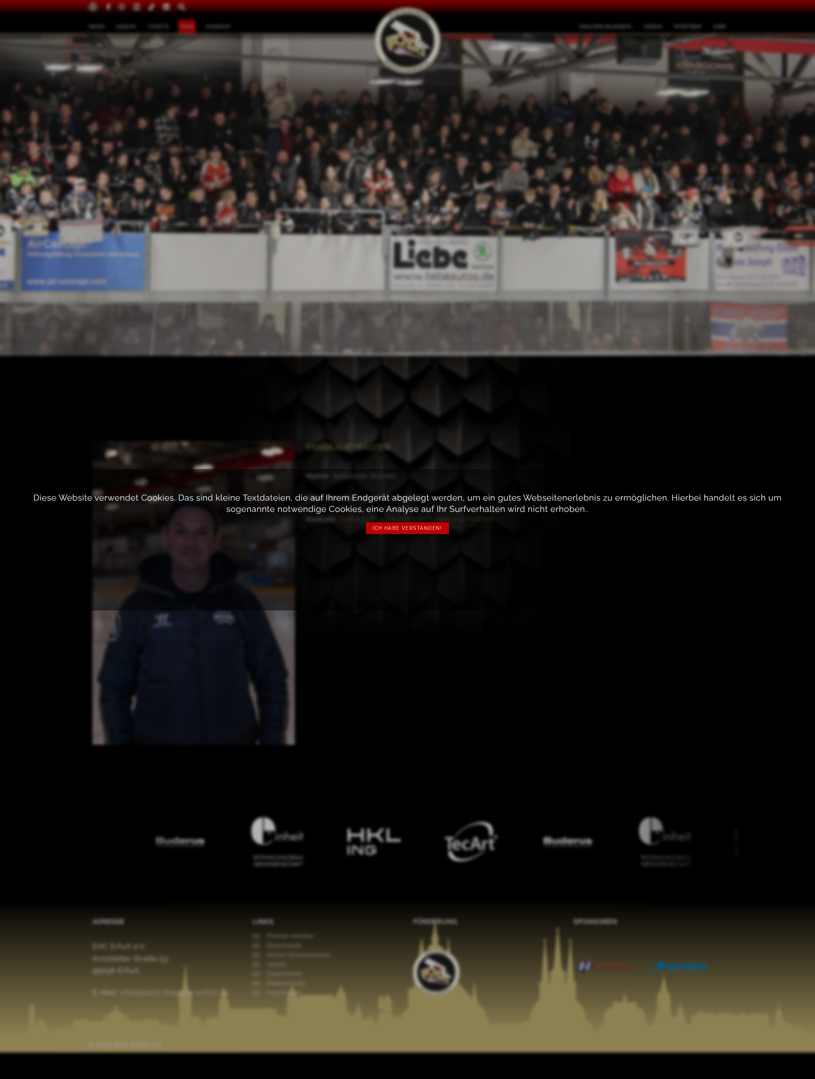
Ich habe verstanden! (407, 528)
